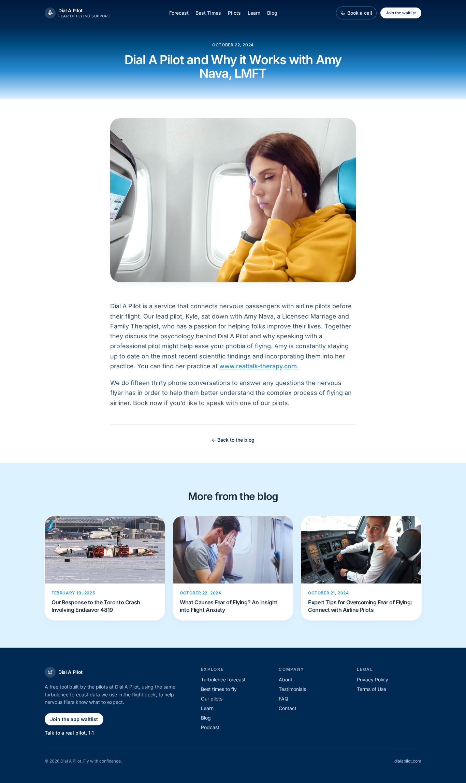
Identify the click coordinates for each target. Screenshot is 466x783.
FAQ (283, 698)
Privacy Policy (372, 679)
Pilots (234, 13)
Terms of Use (371, 689)
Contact (287, 708)
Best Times (208, 13)
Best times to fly (219, 689)
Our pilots (211, 698)
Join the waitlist (401, 12)
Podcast (210, 727)
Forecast (179, 13)
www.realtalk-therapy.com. (258, 366)
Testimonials (292, 689)
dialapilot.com (407, 761)
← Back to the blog (233, 440)
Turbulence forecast (223, 679)
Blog (272, 13)
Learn (254, 13)
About (285, 679)
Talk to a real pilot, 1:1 (69, 733)
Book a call (359, 13)
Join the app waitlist (74, 719)
